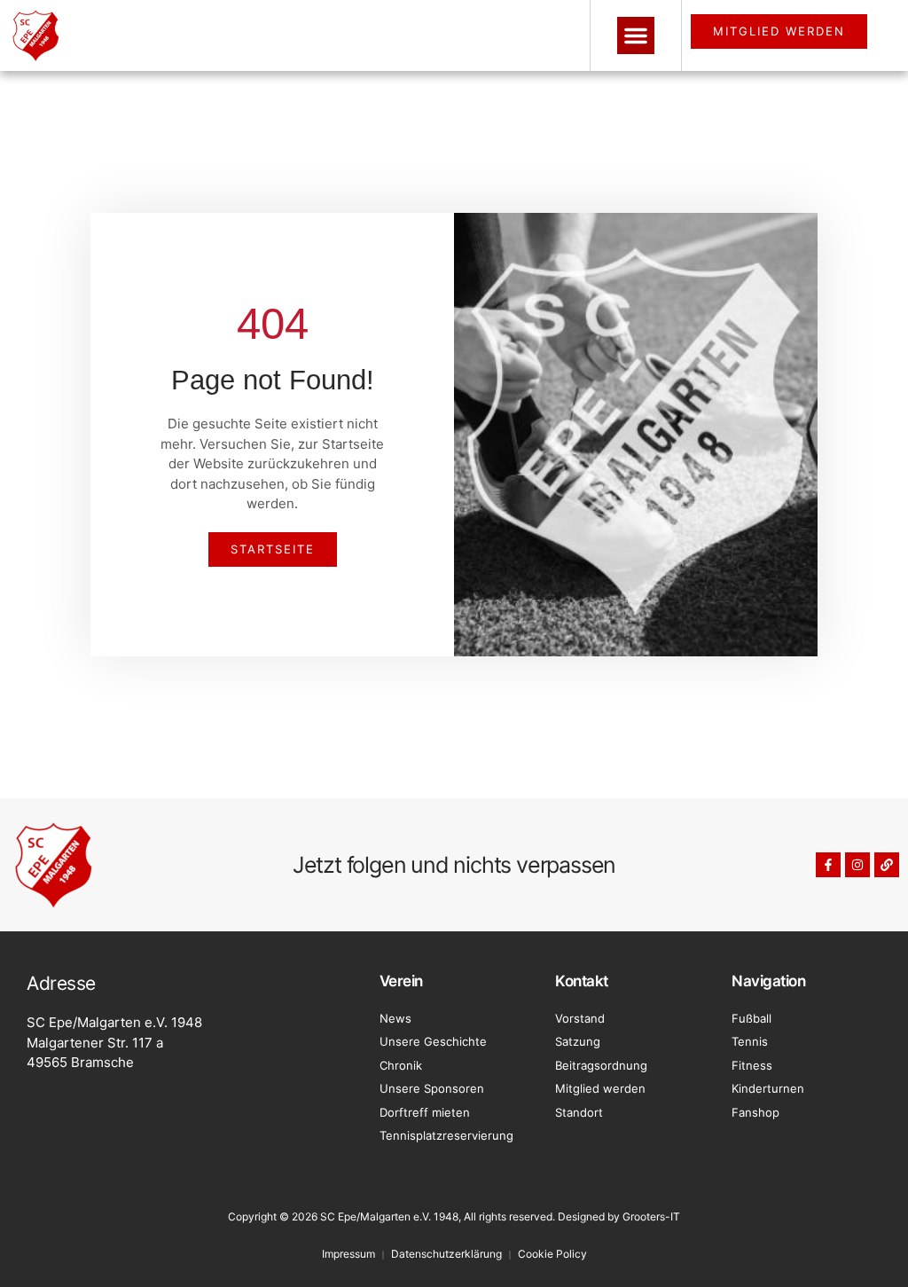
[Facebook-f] (828, 864)
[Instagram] (857, 864)
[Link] (886, 864)
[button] (635, 35)
